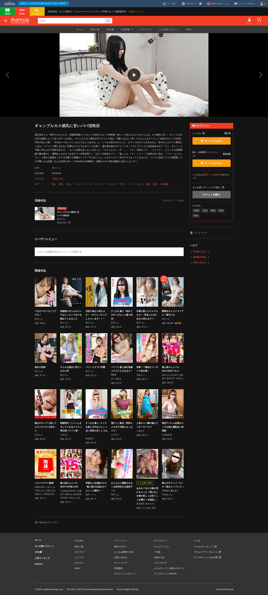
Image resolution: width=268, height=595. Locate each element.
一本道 (157, 552)
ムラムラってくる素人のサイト (169, 568)
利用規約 (118, 568)
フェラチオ (111, 184)
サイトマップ (120, 563)
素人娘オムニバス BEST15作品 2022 (69, 485)
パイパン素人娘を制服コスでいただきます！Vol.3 (122, 371)
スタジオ (78, 563)
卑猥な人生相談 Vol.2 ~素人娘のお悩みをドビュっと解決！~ (96, 487)
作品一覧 (95, 29)
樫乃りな (56, 168)
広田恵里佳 (167, 435)
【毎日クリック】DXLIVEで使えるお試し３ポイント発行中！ (43, 3)
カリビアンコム (161, 546)
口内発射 (164, 184)
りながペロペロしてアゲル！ (45, 313)
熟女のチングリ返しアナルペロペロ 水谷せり (45, 427)
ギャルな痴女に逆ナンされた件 (71, 369)
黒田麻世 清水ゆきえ (145, 504)
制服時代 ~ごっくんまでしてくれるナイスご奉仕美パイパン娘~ (71, 427)
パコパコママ (160, 563)
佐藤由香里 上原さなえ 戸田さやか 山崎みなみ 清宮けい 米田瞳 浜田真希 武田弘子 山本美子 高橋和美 (45, 491)
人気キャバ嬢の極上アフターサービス (147, 425)
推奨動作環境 (199, 257)
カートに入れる (213, 140)
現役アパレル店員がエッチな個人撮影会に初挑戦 (173, 427)
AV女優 (110, 29)
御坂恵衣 (90, 438)
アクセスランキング (203, 546)
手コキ (122, 184)
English (39, 564)
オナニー (99, 184)
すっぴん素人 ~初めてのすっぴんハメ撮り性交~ (122, 315)
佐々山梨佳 (116, 379)
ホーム (80, 29)
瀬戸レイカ (91, 494)
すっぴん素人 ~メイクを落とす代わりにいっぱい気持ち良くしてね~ (96, 429)
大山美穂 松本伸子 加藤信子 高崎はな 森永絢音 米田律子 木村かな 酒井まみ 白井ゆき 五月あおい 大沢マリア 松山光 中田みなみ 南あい (71, 495)
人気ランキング (42, 558)
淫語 (155, 184)
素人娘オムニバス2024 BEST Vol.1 (170, 369)
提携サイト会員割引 (212, 175)
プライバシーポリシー (125, 573)
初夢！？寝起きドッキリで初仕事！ (147, 369)
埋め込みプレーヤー (48, 522)
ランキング (146, 29)
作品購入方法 (199, 251)
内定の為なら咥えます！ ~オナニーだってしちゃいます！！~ (96, 315)
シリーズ (78, 557)
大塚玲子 (140, 431)
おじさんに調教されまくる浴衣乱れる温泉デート (122, 487)
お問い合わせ (199, 262)
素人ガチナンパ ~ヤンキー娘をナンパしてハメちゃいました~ (173, 487)
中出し (69, 184)
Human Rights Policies (128, 589)
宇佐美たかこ (168, 494)
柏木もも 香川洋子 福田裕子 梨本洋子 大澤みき (172, 377)
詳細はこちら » (136, 11)
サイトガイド (120, 540)
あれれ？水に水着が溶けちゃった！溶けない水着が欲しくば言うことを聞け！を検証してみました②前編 (147, 494)
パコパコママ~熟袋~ (45, 483)
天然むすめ (57, 178)
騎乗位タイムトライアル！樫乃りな (173, 313)
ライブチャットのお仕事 (205, 557)
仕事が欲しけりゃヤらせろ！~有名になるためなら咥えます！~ (147, 315)
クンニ (131, 184)
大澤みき (64, 435)
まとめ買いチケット (169, 29)
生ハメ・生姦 (143, 184)
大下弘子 (115, 435)
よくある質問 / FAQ (123, 552)
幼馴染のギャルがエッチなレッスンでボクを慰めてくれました (71, 315)
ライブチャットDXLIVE (165, 573)
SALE (188, 29)
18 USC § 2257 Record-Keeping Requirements (90, 589)
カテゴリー (79, 552)
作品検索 (78, 540)
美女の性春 (40, 367)
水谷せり (39, 435)
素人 (54, 184)
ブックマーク (200, 233)
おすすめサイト (161, 540)
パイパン (88, 184)
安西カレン (141, 375)
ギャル (78, 184)
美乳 (61, 184)
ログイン (66, 252)
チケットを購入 (211, 194)
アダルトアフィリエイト (205, 552)
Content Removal (224, 589)
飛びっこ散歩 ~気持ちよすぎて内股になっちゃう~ (122, 427)
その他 (197, 540)
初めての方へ (120, 546)
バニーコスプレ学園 (95, 367)
